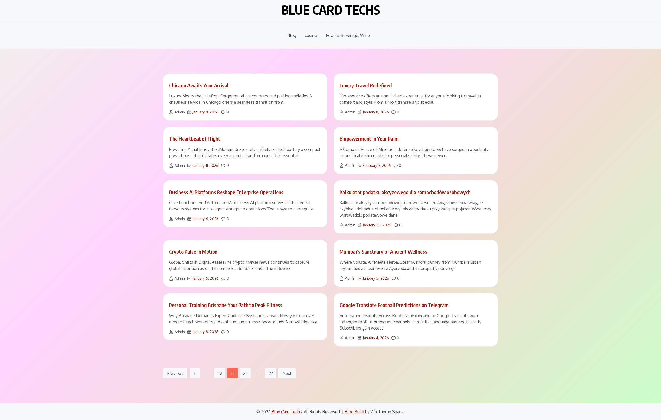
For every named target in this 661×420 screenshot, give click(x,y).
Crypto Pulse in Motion (193, 251)
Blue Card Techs (330, 10)
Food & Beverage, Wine (348, 35)
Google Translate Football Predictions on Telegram (394, 305)
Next (287, 373)
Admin (180, 112)
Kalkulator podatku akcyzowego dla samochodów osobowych (405, 192)
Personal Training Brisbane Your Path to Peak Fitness (225, 305)
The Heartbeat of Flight (194, 138)
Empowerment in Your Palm (369, 138)
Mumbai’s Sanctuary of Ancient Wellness (383, 251)
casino (311, 35)
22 (219, 373)
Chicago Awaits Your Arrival (199, 85)
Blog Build (354, 411)
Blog (291, 35)
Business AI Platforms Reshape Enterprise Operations (226, 192)
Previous (175, 373)
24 (245, 373)
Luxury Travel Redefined (366, 85)
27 (271, 373)
